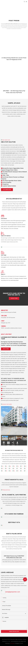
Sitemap (12, 643)
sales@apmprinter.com (12, 592)
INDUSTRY (4, 310)
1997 (2, 321)
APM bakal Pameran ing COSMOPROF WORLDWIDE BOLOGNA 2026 (14, 557)
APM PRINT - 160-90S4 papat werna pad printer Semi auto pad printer (14, 92)
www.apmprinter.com (16, 641)
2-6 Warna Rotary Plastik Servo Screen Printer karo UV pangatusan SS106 (14, 58)
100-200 (4, 315)
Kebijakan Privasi (19, 643)
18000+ (3, 326)
